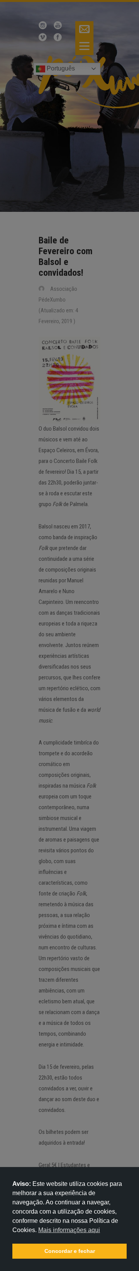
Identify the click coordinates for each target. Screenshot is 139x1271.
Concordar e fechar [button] (69, 1251)
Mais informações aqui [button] (69, 1230)
